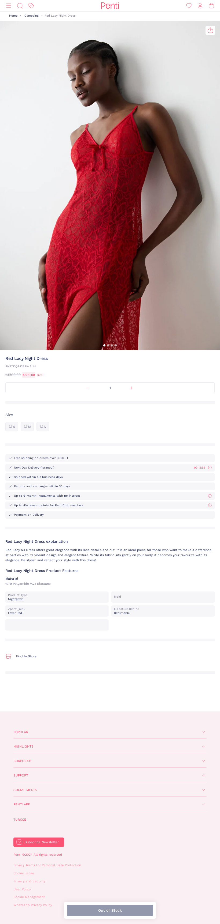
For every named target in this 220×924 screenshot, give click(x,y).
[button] (104, 345)
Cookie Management (29, 897)
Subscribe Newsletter (42, 842)
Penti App (21, 804)
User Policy (22, 889)
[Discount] (31, 5)
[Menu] (8, 5)
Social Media (25, 790)
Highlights (23, 746)
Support (20, 775)
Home (13, 15)
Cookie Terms (23, 873)
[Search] (20, 5)
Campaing (31, 15)
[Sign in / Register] (200, 5)
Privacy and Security (29, 881)
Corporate (22, 761)
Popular (20, 732)
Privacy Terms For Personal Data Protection (47, 865)
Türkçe (19, 819)
